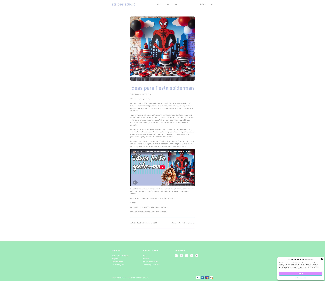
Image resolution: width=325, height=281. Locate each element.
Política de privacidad (301, 277)
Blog (149, 94)
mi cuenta (146, 259)
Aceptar (300, 273)
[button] (321, 259)
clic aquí (133, 203)
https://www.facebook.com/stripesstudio (152, 212)
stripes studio (124, 4)
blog (144, 255)
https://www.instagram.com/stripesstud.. (153, 207)
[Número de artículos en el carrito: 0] (211, 4)
